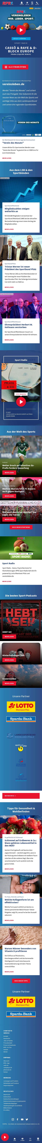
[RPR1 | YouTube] (22, 1119)
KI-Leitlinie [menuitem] (7, 1110)
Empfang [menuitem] (7, 1057)
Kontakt (37, 4)
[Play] (5, 1137)
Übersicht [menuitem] (6, 1061)
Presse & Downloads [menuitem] (10, 1045)
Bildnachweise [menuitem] (8, 1108)
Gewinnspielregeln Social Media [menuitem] (13, 1105)
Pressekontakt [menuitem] (8, 1043)
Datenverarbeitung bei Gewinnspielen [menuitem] (15, 1101)
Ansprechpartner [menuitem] (8, 1085)
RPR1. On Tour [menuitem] (8, 1047)
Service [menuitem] (6, 1033)
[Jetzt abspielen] (21, 402)
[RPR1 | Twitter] (27, 1119)
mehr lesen (6, 158)
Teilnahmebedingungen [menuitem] (10, 1103)
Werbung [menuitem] (7, 1078)
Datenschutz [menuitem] (7, 1097)
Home (14, 1140)
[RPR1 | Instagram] (13, 1119)
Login (38, 1140)
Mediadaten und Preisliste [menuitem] (11, 1083)
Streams (22, 1140)
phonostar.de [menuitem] (7, 1070)
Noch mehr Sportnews (21, 527)
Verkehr (22, 4)
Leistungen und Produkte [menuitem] (11, 1081)
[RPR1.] (7, 3)
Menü (30, 1140)
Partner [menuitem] (6, 1072)
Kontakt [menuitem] (6, 1036)
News (32, 4)
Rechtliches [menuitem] (8, 1091)
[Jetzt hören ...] (21, 30)
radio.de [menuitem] (6, 1065)
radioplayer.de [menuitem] (8, 1067)
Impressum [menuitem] (7, 1094)
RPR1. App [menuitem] (6, 1063)
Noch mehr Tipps (21, 981)
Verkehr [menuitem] (6, 1049)
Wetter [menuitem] (6, 1052)
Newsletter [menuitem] (7, 1038)
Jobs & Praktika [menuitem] (8, 1041)
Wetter (27, 4)
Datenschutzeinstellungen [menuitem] (11, 1099)
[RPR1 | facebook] (17, 1119)
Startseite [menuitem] (8, 1031)
